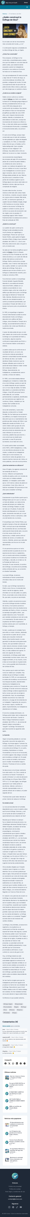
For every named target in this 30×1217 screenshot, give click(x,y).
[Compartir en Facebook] (5, 1063)
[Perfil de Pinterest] (13, 1207)
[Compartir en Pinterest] (21, 1063)
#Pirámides (7, 1012)
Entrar (26, 2)
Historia (5, 13)
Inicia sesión (6, 1026)
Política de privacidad (15, 1186)
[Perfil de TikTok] (17, 1207)
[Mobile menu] (27, 7)
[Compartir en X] (9, 1063)
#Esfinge (23, 1007)
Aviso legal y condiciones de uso (15, 1191)
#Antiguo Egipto (8, 1004)
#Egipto (16, 1007)
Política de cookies (15, 1189)
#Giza (5, 1010)
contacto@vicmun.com (15, 1199)
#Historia (11, 1010)
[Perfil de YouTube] (21, 1207)
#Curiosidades (8, 1007)
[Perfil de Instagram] (9, 1207)
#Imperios (19, 1010)
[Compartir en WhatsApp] (13, 1063)
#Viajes (14, 1012)
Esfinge (10, 99)
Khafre (10, 252)
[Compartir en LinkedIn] (17, 1063)
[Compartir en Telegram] (25, 1063)
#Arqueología (18, 1004)
